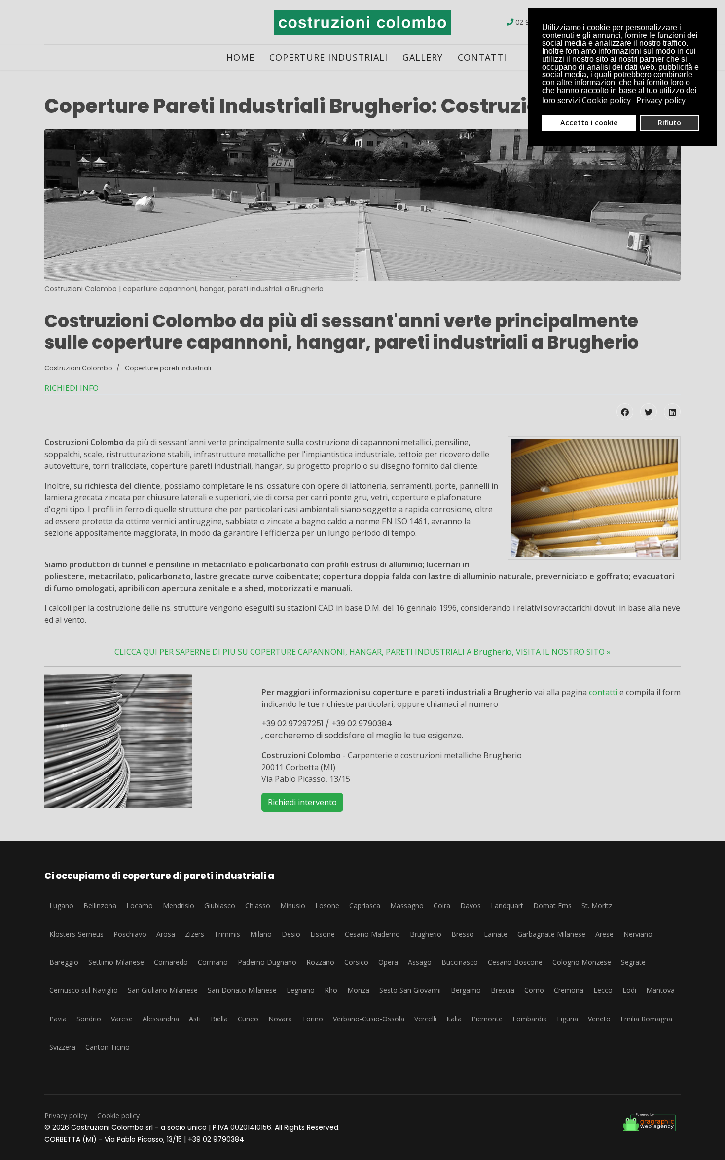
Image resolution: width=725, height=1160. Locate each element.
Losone (327, 905)
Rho (331, 990)
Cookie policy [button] (606, 100)
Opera (388, 962)
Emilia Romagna (646, 1018)
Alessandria (161, 1018)
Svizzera (62, 1047)
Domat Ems (552, 905)
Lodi (629, 990)
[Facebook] (624, 411)
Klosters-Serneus (76, 934)
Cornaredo (171, 962)
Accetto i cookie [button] (589, 122)
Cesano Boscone (515, 962)
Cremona (568, 990)
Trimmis (227, 934)
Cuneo (248, 1018)
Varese (122, 1018)
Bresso (462, 934)
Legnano (301, 990)
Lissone (322, 934)
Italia (454, 1018)
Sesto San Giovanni (410, 990)
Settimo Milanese (116, 962)
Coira (442, 905)
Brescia (502, 990)
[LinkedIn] (672, 411)
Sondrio (88, 1018)
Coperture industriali (328, 57)
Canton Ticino (107, 1047)
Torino (312, 1018)
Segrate (633, 962)
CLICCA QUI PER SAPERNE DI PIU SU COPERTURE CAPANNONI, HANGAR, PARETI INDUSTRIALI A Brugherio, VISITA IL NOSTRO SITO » (362, 651)
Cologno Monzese (581, 962)
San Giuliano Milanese (163, 990)
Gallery (422, 57)
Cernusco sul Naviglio (83, 990)
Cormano (213, 962)
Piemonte (487, 1018)
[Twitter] (648, 411)
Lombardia (529, 1018)
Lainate (496, 934)
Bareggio (63, 962)
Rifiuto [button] (669, 122)
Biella (219, 1018)
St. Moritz (596, 905)
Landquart (507, 905)
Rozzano (320, 962)
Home (240, 57)
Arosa (165, 934)
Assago (420, 962)
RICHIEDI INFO (71, 388)
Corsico (356, 962)
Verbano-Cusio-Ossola (368, 1018)
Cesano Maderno (372, 934)
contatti (603, 692)
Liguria (567, 1018)
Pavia (58, 1018)
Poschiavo (129, 934)
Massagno (407, 905)
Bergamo (466, 990)
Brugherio (425, 934)
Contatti (482, 57)
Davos (470, 905)
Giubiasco (219, 905)
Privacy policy (65, 1115)
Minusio (292, 905)
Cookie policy (118, 1115)
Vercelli (425, 1018)
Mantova (660, 990)
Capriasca (364, 905)
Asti (195, 1018)
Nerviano (637, 934)
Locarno (139, 905)
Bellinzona (99, 905)
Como (534, 990)
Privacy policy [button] (661, 100)
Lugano (61, 905)
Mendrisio (178, 905)
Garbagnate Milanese (551, 934)
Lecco (603, 990)
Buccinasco (459, 962)
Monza (358, 990)
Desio (291, 934)
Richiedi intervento (302, 802)
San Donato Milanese (242, 990)
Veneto (599, 1018)
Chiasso (257, 905)
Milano (261, 934)
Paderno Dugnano (267, 962)
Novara (280, 1018)
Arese (604, 934)
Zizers (194, 934)
